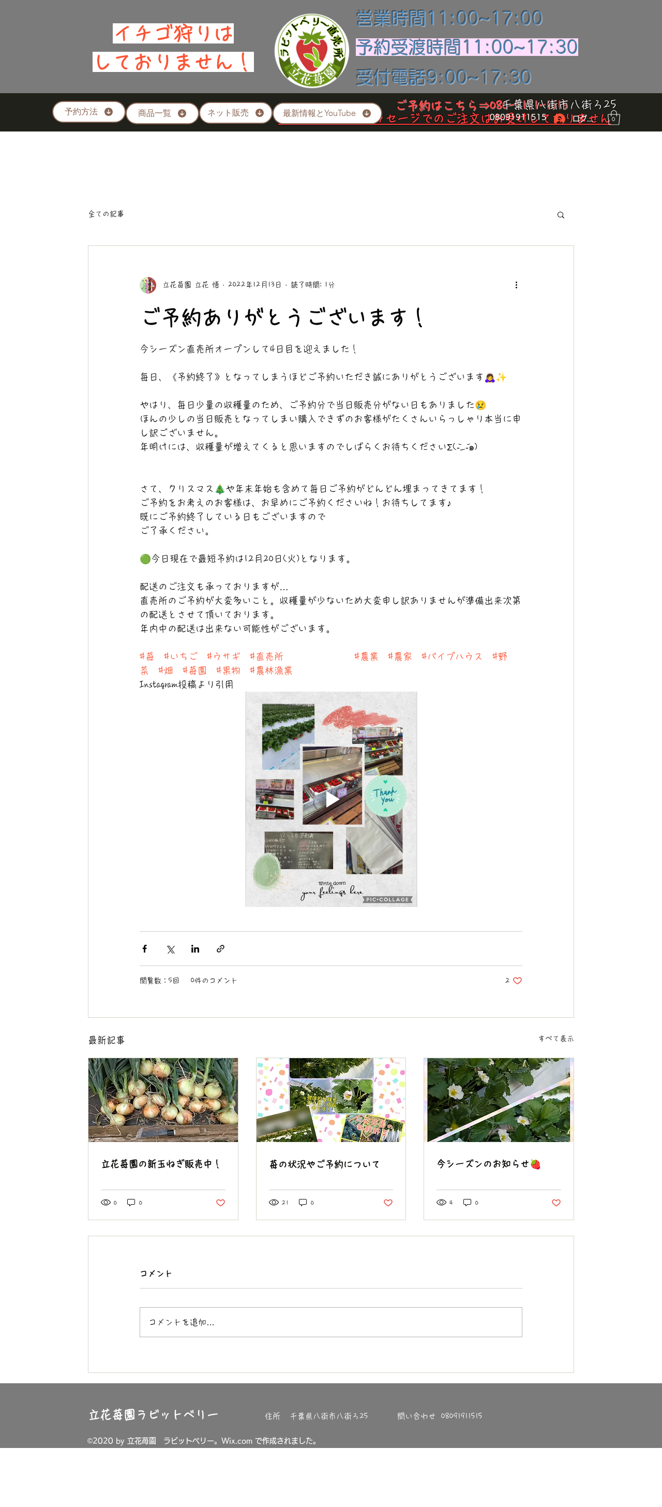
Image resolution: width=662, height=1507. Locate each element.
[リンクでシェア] (220, 949)
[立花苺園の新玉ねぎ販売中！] (163, 1100)
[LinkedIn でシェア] (195, 949)
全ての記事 (106, 213)
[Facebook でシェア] (144, 949)
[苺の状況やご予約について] (331, 1100)
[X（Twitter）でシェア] (170, 949)
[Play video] (331, 799)
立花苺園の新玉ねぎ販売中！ (161, 1163)
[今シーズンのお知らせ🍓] (499, 1100)
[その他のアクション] (516, 285)
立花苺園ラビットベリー (153, 1415)
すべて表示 (556, 1038)
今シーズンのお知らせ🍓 (489, 1163)
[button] (614, 117)
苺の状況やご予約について (325, 1164)
